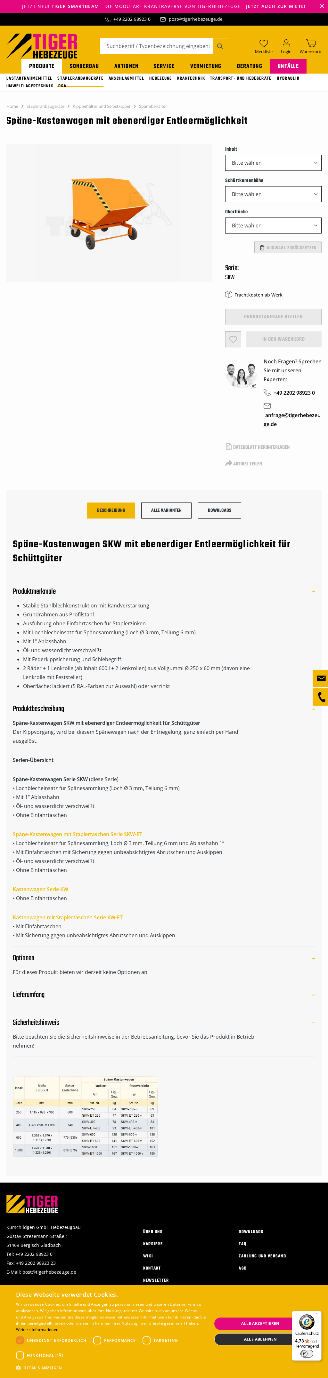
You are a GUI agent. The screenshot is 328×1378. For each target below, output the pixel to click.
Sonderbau (84, 66)
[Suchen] (220, 46)
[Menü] (318, 1315)
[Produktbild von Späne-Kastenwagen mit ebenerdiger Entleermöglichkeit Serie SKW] (109, 213)
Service (164, 66)
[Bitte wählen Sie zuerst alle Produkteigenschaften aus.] (233, 339)
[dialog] (164, 1331)
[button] (111, 1368)
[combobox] (156, 46)
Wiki (148, 1256)
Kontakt (152, 1268)
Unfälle (288, 66)
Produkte (41, 66)
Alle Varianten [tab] (166, 510)
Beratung (249, 66)
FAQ (242, 1244)
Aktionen (126, 66)
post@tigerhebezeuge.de (196, 19)
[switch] (306, 1354)
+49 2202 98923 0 (132, 19)
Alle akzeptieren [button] (260, 1323)
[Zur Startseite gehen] (41, 45)
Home (12, 106)
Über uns (153, 1232)
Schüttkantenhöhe (244, 181)
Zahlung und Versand (262, 1256)
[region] (109, 216)
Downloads (251, 1232)
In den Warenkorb (283, 339)
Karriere (153, 1244)
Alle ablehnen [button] (260, 1339)
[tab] (111, 511)
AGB (243, 1268)
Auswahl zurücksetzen (291, 248)
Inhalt (231, 149)
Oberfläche (236, 212)
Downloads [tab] (219, 510)
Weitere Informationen (37, 1329)
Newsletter (156, 1280)
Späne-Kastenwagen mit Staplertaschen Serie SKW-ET (77, 834)
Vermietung (206, 66)
